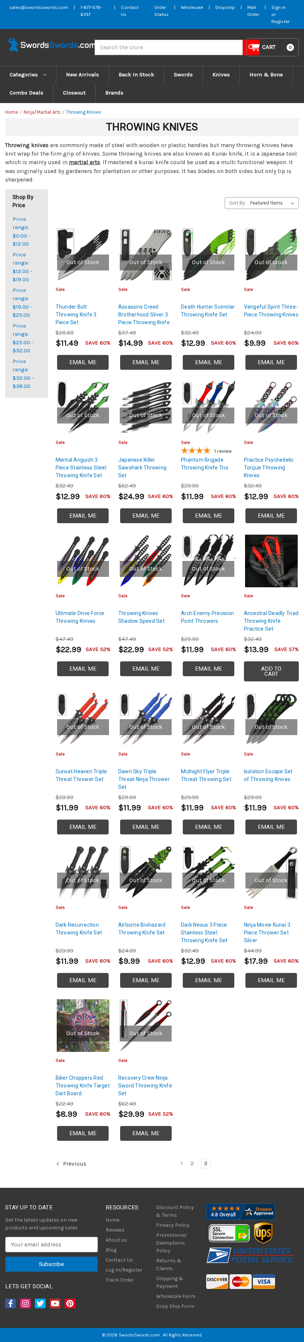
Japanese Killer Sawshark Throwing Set (142, 467)
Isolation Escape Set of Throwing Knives (268, 775)
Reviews (115, 1230)
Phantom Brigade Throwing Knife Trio (204, 464)
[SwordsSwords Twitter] (39, 1303)
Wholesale (192, 7)
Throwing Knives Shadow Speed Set (141, 617)
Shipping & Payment (170, 1282)
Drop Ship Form (175, 1306)
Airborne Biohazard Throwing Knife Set (142, 929)
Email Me (82, 362)
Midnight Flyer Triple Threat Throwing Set (206, 775)
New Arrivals (82, 74)
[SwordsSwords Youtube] (54, 1303)
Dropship (225, 7)
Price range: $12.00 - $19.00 (22, 267)
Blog (111, 1250)
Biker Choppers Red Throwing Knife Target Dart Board (83, 1085)
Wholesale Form (175, 1296)
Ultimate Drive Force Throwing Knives (80, 617)
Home (112, 1220)
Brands (114, 92)
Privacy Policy (172, 1225)
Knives (221, 74)
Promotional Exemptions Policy (171, 1243)
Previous (74, 1163)
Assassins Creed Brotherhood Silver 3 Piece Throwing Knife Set (144, 318)
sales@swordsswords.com (38, 7)
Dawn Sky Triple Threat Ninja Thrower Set (144, 779)
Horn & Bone (266, 74)
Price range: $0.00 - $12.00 (21, 232)
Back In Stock (136, 74)
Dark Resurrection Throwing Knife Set (79, 929)
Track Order (120, 1280)
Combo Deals (26, 92)
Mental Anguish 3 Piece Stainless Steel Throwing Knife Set (81, 467)
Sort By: (237, 203)
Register (280, 21)
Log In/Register (124, 1270)
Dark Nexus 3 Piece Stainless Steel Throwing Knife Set (204, 932)
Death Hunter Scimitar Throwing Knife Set (208, 311)
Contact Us (119, 1260)
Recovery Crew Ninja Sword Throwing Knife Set (145, 1085)
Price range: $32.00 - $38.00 (23, 374)
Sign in (278, 7)
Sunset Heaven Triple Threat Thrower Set (81, 775)
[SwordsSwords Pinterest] (69, 1303)
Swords (183, 74)
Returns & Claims (169, 1265)
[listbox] (273, 203)
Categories (24, 74)
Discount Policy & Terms (175, 1211)
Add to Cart (271, 671)
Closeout (74, 92)
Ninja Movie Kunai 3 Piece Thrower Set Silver (267, 932)
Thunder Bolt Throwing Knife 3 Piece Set (76, 314)
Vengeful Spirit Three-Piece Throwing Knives (271, 311)
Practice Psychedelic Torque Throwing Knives (269, 467)
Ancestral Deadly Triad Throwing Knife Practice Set (271, 621)
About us (116, 1240)
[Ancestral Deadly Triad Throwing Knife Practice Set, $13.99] (271, 561)
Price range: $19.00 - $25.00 (22, 303)
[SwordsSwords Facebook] (10, 1303)
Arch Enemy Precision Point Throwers (207, 617)
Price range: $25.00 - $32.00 (23, 338)
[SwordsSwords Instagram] (25, 1303)
